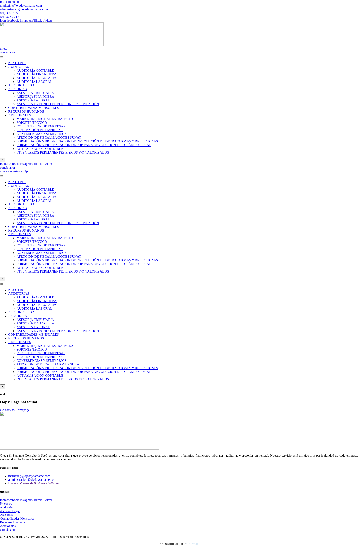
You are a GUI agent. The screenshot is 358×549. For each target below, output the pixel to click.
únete (3, 48)
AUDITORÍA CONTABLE (35, 70)
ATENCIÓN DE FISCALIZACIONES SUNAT (49, 137)
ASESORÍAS (17, 89)
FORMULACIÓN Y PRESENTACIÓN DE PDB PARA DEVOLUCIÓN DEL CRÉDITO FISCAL (84, 145)
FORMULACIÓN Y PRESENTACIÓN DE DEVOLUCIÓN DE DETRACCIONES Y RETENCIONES (87, 141)
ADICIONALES (19, 115)
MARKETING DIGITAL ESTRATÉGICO (46, 119)
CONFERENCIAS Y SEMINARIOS (42, 134)
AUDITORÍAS (18, 66)
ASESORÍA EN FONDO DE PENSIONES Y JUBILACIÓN (58, 104)
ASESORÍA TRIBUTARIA (35, 93)
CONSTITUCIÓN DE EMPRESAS (41, 126)
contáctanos (7, 52)
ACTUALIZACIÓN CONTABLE (40, 148)
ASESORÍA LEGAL (22, 85)
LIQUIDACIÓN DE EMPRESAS (40, 130)
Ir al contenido (9, 2)
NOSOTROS (17, 63)
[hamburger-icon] (1, 57)
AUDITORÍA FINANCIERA (37, 74)
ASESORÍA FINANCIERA (35, 96)
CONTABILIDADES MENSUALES (33, 107)
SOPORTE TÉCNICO (32, 122)
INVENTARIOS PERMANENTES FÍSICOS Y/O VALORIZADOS (63, 152)
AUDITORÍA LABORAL (34, 81)
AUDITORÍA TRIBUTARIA (36, 78)
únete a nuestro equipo (14, 171)
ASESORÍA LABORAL (33, 100)
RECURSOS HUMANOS (26, 111)
